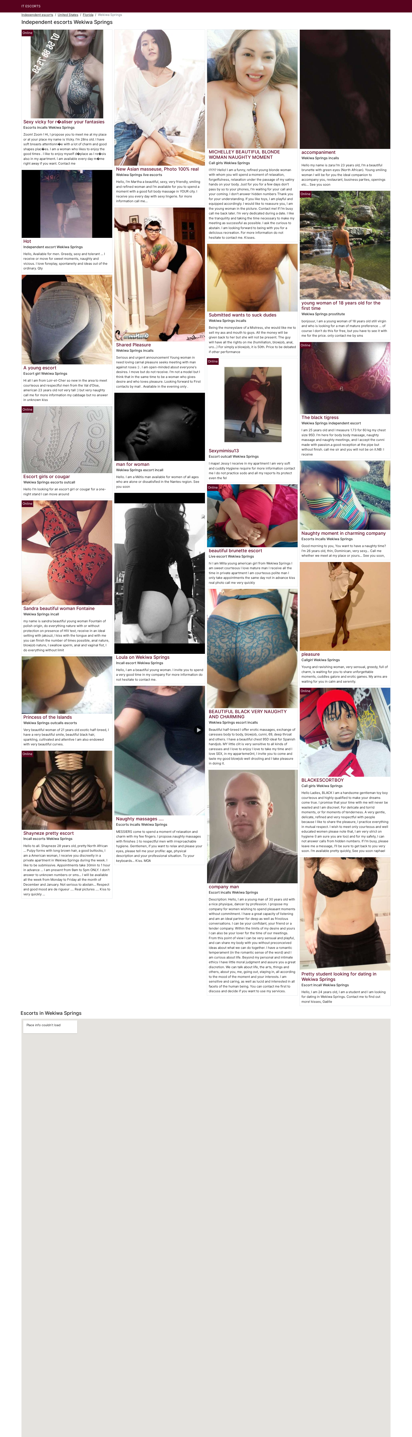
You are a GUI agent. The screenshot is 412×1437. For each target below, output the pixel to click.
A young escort (39, 367)
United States (68, 15)
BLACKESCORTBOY (322, 780)
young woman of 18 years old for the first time (340, 305)
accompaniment (318, 152)
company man (224, 886)
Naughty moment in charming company (343, 533)
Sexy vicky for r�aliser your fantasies (64, 121)
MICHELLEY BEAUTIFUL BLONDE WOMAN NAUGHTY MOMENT (244, 154)
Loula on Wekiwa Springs (143, 657)
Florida (88, 15)
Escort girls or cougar (46, 476)
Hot (27, 241)
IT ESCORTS (31, 6)
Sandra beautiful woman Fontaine (59, 608)
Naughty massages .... (140, 818)
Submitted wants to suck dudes (242, 315)
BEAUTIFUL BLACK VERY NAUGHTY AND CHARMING (248, 714)
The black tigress (320, 417)
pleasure (310, 654)
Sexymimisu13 (224, 450)
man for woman (132, 464)
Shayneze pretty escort (48, 833)
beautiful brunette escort (235, 550)
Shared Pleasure (133, 344)
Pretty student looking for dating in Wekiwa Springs (338, 976)
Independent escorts (37, 15)
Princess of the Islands (47, 717)
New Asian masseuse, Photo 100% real (157, 169)
